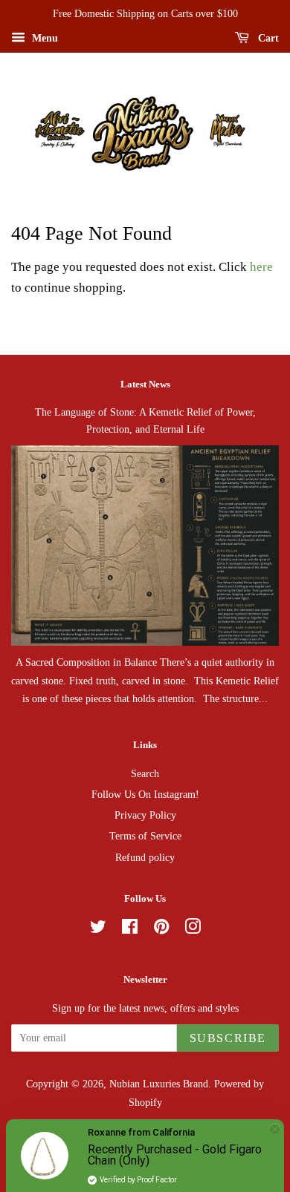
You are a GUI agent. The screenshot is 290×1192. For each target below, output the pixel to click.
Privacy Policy (145, 815)
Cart (267, 38)
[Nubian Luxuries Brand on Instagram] (192, 929)
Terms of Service (145, 836)
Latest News (145, 384)
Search (145, 773)
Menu (43, 38)
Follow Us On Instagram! (145, 794)
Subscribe (228, 1038)
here (261, 267)
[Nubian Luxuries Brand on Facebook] (129, 929)
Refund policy (145, 857)
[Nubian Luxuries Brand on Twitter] (98, 929)
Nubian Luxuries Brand (158, 1084)
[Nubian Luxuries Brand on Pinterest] (161, 929)
